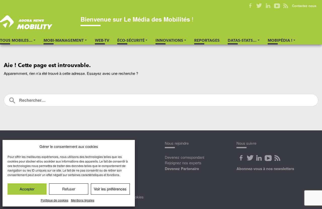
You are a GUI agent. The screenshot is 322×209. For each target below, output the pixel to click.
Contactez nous (304, 5)
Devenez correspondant (184, 157)
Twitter (259, 5)
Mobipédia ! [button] (280, 40)
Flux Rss (277, 158)
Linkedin (268, 5)
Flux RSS (285, 5)
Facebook (250, 5)
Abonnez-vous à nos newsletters (265, 168)
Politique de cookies (54, 200)
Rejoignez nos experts (183, 162)
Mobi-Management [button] (64, 40)
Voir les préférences (110, 188)
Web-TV (102, 40)
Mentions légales (82, 200)
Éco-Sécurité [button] (131, 40)
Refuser (68, 188)
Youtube (276, 5)
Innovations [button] (169, 40)
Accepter (27, 188)
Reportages (207, 40)
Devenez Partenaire (182, 168)
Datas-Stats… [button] (242, 40)
